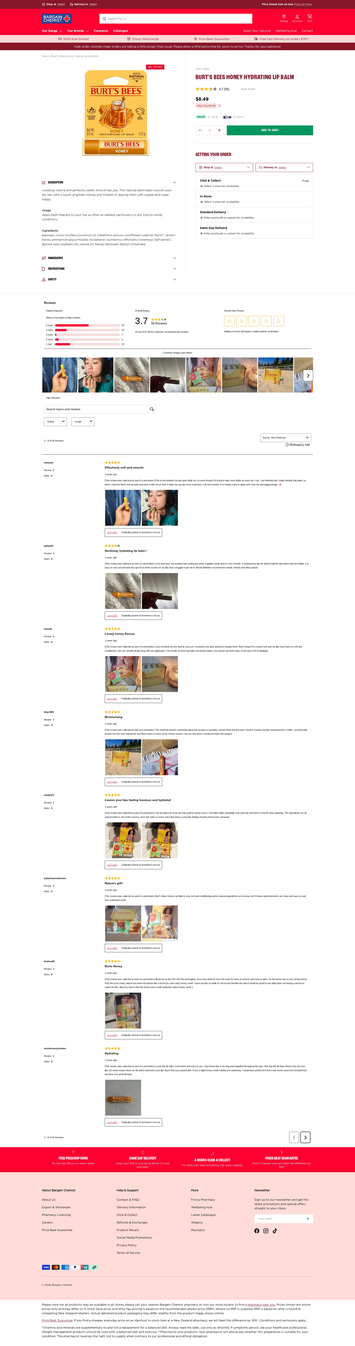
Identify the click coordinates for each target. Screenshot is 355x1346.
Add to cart (270, 130)
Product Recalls (128, 1229)
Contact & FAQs (128, 1199)
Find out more (303, 4)
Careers (47, 1222)
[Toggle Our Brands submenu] (87, 30)
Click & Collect (127, 1214)
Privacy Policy (127, 1245)
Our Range (50, 31)
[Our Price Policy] (219, 105)
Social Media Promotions (134, 1237)
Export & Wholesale (56, 1207)
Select (61, 4)
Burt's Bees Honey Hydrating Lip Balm (75, 56)
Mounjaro (198, 1229)
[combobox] (175, 19)
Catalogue (120, 31)
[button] (310, 19)
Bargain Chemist (62, 1284)
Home (45, 56)
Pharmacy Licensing (56, 1214)
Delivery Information (131, 1207)
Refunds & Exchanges (132, 1222)
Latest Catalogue (203, 1214)
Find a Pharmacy (203, 1199)
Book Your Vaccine (257, 30)
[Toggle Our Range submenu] (60, 30)
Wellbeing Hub (286, 30)
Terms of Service (128, 1252)
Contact (307, 30)
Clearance (101, 31)
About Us (48, 1199)
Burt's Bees (203, 68)
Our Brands (75, 31)
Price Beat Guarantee (57, 1229)
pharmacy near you (261, 1304)
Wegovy (197, 1222)
